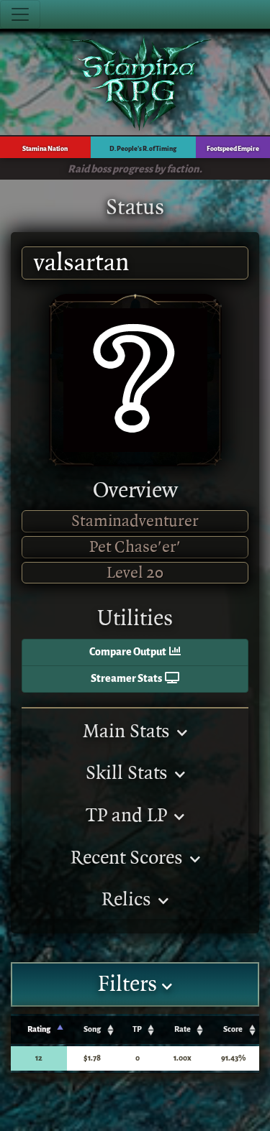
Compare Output (129, 652)
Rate (182, 1029)
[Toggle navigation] (20, 14)
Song (92, 1029)
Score (233, 1029)
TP (137, 1029)
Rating (38, 1029)
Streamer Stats (128, 678)
